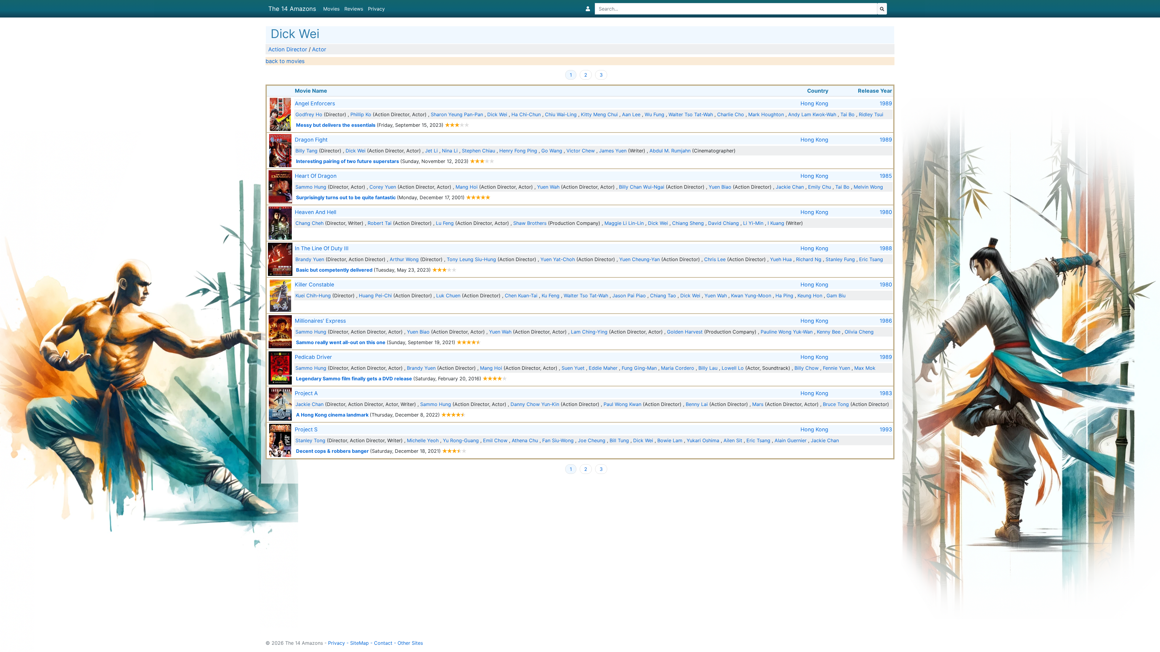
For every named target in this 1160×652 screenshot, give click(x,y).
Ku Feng (550, 295)
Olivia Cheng (859, 332)
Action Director (287, 49)
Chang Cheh (309, 223)
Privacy (376, 9)
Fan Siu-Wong (558, 440)
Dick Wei (497, 114)
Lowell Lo (733, 368)
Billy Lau (707, 368)
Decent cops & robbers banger (332, 451)
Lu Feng (445, 223)
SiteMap (359, 643)
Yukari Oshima (703, 440)
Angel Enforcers (315, 103)
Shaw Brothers (529, 223)
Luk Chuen (448, 295)
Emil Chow (495, 440)
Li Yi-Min (753, 223)
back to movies (285, 61)
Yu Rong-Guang (461, 440)
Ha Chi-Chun (526, 114)
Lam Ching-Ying (589, 332)
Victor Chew (580, 151)
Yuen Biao (720, 187)
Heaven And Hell (315, 212)
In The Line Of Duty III (322, 248)
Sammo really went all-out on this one (340, 342)
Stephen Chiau (478, 151)
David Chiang (723, 223)
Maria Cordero (677, 368)
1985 (886, 176)
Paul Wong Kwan (622, 404)
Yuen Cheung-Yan (639, 259)
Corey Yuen (382, 187)
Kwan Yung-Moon (751, 295)
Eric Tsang (871, 259)
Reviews (353, 9)
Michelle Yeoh (423, 440)
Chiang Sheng (688, 223)
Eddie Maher (603, 368)
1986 (886, 321)
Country (817, 91)
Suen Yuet (573, 368)
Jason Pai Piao (629, 295)
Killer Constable (314, 284)
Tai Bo (847, 114)
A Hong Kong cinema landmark (332, 415)
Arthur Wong (404, 259)
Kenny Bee (828, 332)
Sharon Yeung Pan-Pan (457, 114)
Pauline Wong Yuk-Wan (787, 332)
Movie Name (311, 91)
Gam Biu (836, 295)
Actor (319, 49)
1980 (886, 212)
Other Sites (410, 643)
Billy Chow (806, 368)
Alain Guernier (791, 440)
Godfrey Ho (308, 114)
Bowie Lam (669, 440)
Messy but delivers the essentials (335, 125)
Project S (306, 429)
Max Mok (864, 368)
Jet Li (431, 151)
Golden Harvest (685, 332)
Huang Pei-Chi (375, 295)
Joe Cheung (591, 440)
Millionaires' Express (320, 321)
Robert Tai (380, 223)
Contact (383, 643)
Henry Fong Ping (518, 151)
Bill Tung (619, 440)
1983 (886, 393)
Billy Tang (306, 151)
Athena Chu (525, 440)
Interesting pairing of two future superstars (347, 161)
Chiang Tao (663, 295)
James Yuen (613, 151)
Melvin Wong (868, 187)
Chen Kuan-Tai (521, 295)
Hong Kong (814, 103)
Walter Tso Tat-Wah (691, 114)
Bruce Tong (836, 404)
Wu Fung (654, 114)
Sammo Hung (310, 187)
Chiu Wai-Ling (561, 114)
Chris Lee (715, 259)
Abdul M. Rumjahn (670, 151)
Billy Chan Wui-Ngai (641, 187)
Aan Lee (631, 114)
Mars (757, 404)
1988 (886, 248)
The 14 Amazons (292, 8)
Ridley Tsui (871, 114)
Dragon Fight (311, 139)
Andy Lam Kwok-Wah (812, 114)
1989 (886, 103)
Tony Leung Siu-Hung (471, 259)
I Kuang (776, 223)
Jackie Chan (790, 187)
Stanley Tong (310, 440)
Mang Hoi (467, 187)
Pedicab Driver (313, 357)
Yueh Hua (781, 259)
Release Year (875, 91)
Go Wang (551, 151)
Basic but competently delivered (334, 270)
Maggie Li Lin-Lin (624, 223)
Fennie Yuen (836, 368)
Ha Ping (784, 295)
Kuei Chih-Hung (313, 295)
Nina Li (450, 151)
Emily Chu (819, 187)
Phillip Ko (360, 114)
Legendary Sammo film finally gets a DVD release (354, 379)
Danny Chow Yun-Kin (535, 404)
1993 (886, 429)
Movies (331, 9)
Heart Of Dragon (316, 176)
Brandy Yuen (309, 259)
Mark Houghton (766, 114)
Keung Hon (810, 295)
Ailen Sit (732, 440)
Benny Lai (697, 404)
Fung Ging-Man (639, 368)
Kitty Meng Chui (599, 114)
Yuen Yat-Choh (557, 259)
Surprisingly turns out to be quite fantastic (346, 197)
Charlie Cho (730, 114)
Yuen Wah (548, 187)
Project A (306, 393)
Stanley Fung (840, 259)
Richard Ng (808, 259)
